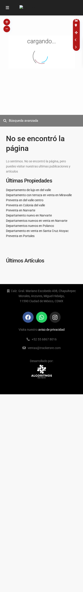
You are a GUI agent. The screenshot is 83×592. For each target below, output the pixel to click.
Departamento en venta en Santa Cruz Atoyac (37, 231)
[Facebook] (28, 317)
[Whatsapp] (41, 317)
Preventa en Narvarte (20, 210)
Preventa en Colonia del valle (25, 205)
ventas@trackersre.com (44, 348)
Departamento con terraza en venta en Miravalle (39, 195)
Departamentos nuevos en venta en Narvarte (36, 220)
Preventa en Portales (20, 236)
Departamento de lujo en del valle (28, 190)
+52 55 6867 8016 (44, 339)
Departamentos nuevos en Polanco (30, 226)
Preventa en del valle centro (24, 200)
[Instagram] (55, 317)
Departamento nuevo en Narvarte (29, 215)
